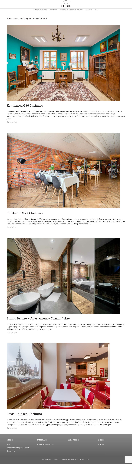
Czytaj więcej (12, 122)
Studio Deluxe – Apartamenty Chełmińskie (38, 318)
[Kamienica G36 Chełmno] (63, 63)
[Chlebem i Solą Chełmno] (63, 170)
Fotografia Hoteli (40, 10)
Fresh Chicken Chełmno (24, 414)
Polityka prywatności (45, 444)
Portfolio (53, 10)
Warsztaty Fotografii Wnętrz (71, 10)
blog (96, 10)
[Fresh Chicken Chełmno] (58, 376)
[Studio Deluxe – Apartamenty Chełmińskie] (63, 275)
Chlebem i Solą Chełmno (25, 213)
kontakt (88, 10)
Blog (8, 444)
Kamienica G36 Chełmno (25, 105)
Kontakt (101, 444)
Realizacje (11, 451)
